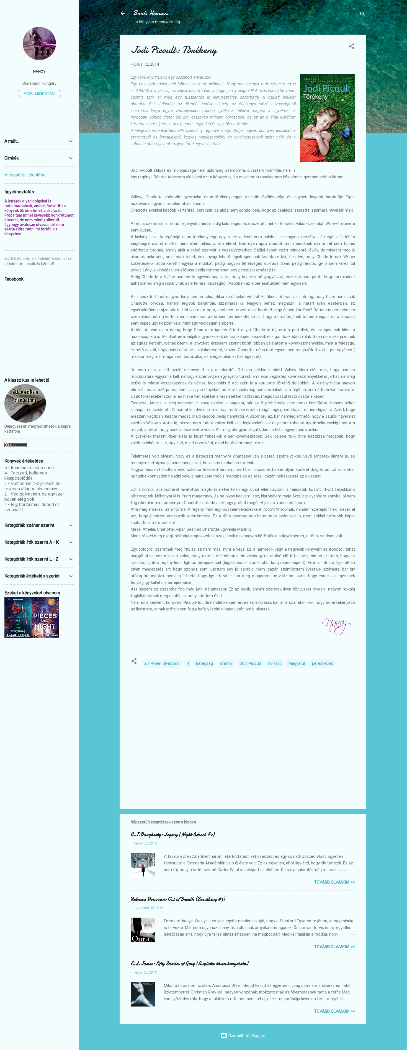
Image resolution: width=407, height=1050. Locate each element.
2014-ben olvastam (161, 663)
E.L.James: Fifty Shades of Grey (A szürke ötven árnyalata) (189, 963)
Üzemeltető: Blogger (246, 1035)
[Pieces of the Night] (45, 636)
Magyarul (296, 663)
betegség (204, 663)
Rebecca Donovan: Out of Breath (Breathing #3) (178, 899)
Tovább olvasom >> (334, 882)
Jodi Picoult (250, 663)
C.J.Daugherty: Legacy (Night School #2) (172, 834)
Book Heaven (150, 13)
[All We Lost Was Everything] (18, 636)
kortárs (274, 663)
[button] (351, 47)
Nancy (39, 71)
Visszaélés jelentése (25, 175)
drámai (226, 663)
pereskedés (322, 663)
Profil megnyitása (39, 94)
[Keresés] (362, 15)
